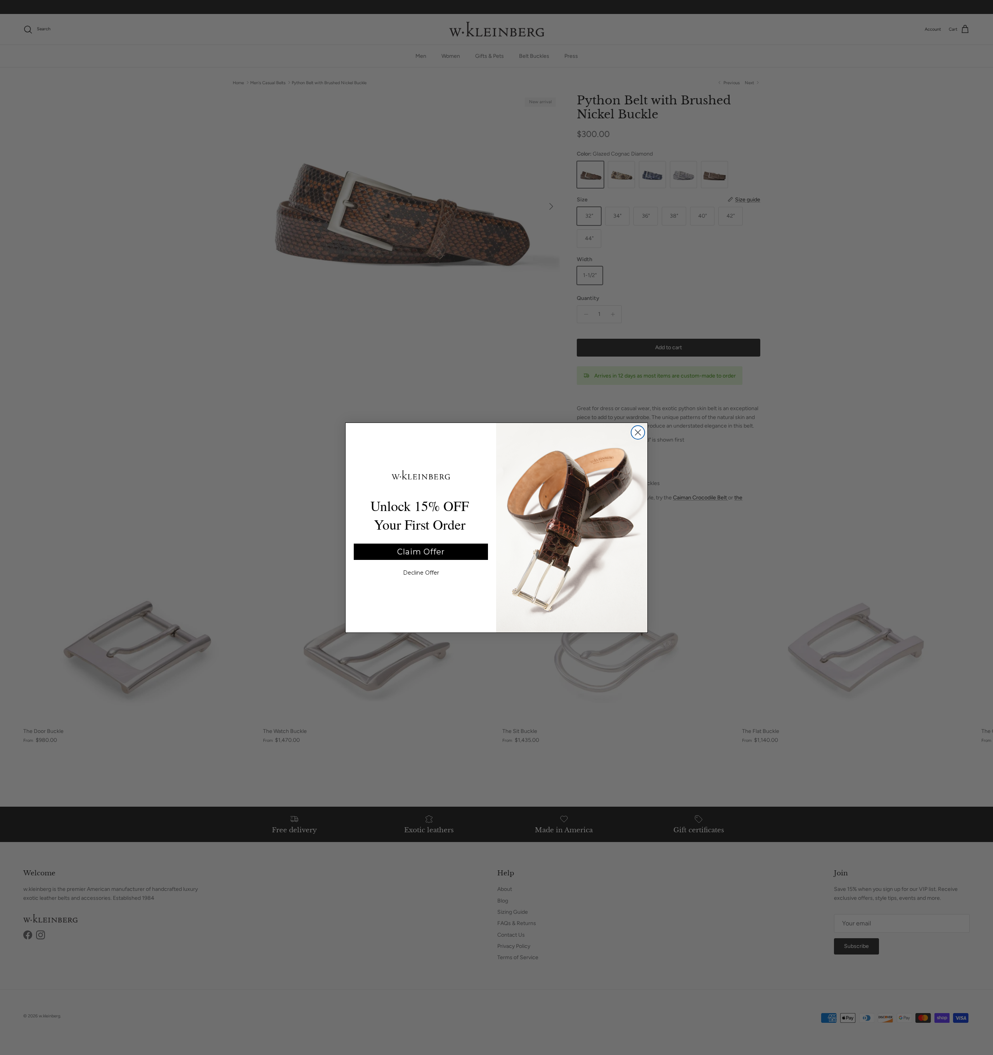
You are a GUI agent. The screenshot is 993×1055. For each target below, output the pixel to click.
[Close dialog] (638, 432)
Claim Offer (421, 551)
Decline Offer (421, 572)
